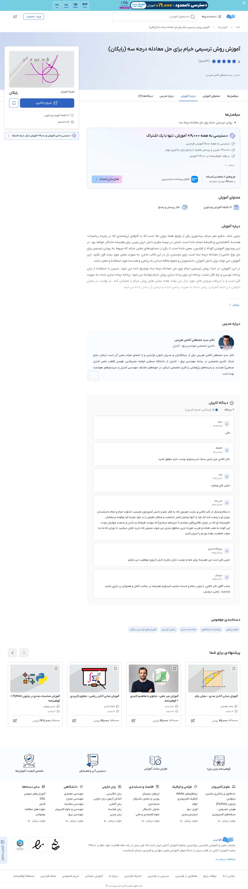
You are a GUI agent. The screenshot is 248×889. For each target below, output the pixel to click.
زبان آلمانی (115, 804)
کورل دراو (192, 809)
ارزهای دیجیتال (150, 794)
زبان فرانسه (114, 809)
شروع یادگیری (44, 103)
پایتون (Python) (226, 804)
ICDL (42, 799)
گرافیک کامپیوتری (187, 799)
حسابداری (153, 804)
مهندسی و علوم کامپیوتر (69, 809)
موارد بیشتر (229, 821)
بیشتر (231, 165)
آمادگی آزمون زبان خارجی (107, 799)
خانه (238, 27)
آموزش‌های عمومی (34, 794)
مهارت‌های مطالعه (35, 809)
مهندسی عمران (74, 799)
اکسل (42, 804)
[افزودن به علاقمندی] (234, 668)
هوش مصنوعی (227, 809)
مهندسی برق (75, 814)
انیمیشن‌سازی (190, 814)
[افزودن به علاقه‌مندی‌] (13, 103)
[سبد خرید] (15, 17)
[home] (231, 16)
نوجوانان (40, 814)
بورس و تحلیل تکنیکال (146, 799)
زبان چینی (115, 814)
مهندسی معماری (73, 794)
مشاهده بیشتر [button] (227, 859)
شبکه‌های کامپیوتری (224, 814)
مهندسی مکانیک (73, 804)
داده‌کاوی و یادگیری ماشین (221, 794)
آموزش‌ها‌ (222, 27)
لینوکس (231, 799)
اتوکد (195, 804)
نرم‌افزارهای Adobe (187, 794)
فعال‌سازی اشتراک (109, 179)
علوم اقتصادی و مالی (147, 814)
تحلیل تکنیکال (151, 809)
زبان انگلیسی (114, 794)
